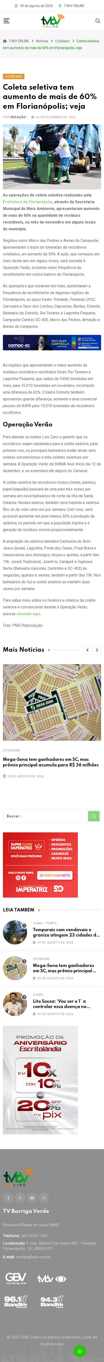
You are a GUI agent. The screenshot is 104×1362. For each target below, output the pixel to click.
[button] (87, 650)
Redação (18, 117)
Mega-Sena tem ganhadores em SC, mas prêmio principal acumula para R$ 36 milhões (63, 971)
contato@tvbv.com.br (33, 1257)
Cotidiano (11, 750)
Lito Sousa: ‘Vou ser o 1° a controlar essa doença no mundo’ (59, 1007)
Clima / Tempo (45, 923)
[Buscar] (98, 20)
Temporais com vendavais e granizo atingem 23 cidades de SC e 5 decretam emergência (66, 935)
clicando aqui (28, 614)
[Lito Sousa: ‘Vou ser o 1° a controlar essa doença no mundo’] (15, 1004)
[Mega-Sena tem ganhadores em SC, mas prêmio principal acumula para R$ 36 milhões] (15, 968)
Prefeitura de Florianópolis (27, 202)
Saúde (38, 994)
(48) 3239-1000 (34, 1235)
